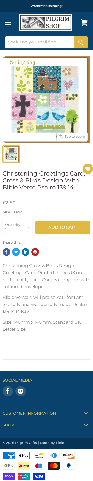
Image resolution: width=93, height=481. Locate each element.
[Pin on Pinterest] (35, 252)
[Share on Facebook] (6, 252)
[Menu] (8, 23)
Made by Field (52, 443)
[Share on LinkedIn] (25, 252)
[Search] (81, 42)
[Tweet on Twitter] (16, 252)
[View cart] (84, 23)
